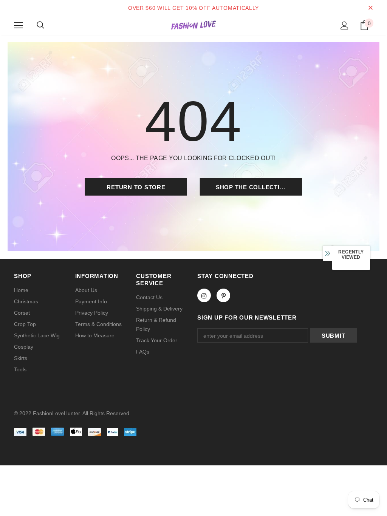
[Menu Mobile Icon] (18, 25)
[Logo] (193, 25)
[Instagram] (204, 295)
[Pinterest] (223, 295)
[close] (370, 8)
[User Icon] (344, 25)
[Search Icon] (40, 25)
